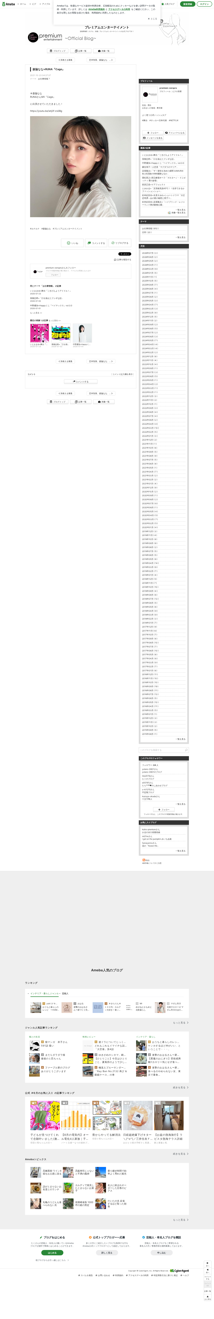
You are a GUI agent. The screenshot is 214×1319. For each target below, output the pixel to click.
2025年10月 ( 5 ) (149, 281)
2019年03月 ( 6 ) (149, 567)
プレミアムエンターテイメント (107, 27)
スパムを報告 (87, 1275)
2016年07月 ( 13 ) (150, 694)
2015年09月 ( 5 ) (149, 730)
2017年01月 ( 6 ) (149, 670)
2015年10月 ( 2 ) (149, 726)
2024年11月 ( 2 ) (149, 320)
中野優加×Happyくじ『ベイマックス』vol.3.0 (51, 305)
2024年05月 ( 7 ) (150, 340)
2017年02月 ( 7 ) (149, 666)
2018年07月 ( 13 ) (150, 599)
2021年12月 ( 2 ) (149, 440)
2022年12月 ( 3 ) (149, 396)
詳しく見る (106, 1252)
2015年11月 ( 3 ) (149, 722)
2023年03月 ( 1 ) (150, 388)
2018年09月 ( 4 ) (149, 591)
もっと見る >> (36, 313)
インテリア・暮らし (146, 1036)
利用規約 (119, 1275)
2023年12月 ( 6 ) (149, 356)
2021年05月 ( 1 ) (149, 467)
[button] (207, 1297)
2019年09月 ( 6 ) (149, 543)
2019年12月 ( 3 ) (149, 531)
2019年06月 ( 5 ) (149, 555)
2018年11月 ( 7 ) (149, 583)
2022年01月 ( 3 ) (149, 436)
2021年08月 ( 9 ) (149, 456)
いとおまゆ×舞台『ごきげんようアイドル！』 (51, 291)
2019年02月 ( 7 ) (149, 571)
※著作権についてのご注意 (152, 863)
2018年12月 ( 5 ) (149, 579)
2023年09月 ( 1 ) (149, 368)
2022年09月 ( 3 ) (150, 408)
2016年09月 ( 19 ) (150, 686)
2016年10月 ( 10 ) (150, 682)
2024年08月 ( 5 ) (150, 328)
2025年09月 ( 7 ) (149, 285)
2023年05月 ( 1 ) (149, 380)
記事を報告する (124, 259)
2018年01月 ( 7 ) (149, 622)
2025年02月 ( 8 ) (149, 312)
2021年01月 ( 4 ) (149, 483)
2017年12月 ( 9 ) (149, 627)
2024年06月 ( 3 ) (150, 336)
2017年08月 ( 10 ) (150, 642)
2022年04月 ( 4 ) (150, 424)
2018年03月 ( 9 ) (149, 614)
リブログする (121, 243)
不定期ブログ (148, 792)
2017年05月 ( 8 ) (149, 654)
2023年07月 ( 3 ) (150, 372)
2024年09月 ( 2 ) (150, 324)
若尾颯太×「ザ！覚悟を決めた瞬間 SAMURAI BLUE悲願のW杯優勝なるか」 (162, 172)
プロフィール (165, 91)
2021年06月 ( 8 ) (149, 463)
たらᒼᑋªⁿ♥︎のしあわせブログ (155, 785)
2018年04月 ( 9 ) (149, 611)
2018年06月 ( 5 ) (149, 603)
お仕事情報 (43, 79)
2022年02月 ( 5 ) (149, 432)
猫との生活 (34, 1036)
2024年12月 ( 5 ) (149, 316)
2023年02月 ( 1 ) (149, 392)
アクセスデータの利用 (138, 1275)
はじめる (52, 1252)
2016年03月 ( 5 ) (149, 710)
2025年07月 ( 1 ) (149, 293)
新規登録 (187, 4)
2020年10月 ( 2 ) (149, 491)
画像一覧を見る (179, 212)
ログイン (204, 4)
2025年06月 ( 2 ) (149, 297)
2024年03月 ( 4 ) (150, 348)
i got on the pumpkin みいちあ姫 (157, 839)
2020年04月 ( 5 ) (150, 515)
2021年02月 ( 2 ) (149, 479)
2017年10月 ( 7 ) (149, 634)
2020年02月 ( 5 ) (150, 523)
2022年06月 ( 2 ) (149, 420)
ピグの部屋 (177, 91)
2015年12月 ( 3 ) (149, 718)
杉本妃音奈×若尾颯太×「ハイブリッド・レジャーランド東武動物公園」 (163, 203)
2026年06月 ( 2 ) (149, 257)
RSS (147, 860)
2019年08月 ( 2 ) (149, 547)
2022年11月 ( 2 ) (149, 400)
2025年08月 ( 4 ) (150, 289)
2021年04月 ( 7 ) (149, 471)
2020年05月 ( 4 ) (150, 511)
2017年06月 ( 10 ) (150, 650)
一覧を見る (181, 210)
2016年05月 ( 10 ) (150, 702)
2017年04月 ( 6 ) (149, 658)
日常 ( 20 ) (146, 232)
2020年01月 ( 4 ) (150, 527)
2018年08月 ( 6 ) (149, 595)
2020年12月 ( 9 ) (149, 487)
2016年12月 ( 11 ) (150, 674)
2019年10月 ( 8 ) (149, 539)
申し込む (161, 1252)
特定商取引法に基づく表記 (166, 1275)
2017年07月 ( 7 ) (149, 646)
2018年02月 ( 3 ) (149, 618)
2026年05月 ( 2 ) (149, 261)
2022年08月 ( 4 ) (150, 412)
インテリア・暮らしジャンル (44, 993)
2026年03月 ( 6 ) (150, 269)
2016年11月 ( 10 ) (150, 678)
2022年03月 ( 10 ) (150, 428)
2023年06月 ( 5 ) (150, 376)
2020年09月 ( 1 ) (149, 495)
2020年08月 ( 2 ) (150, 499)
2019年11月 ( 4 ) (149, 535)
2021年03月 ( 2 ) (149, 475)
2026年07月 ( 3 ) (150, 253)
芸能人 (65, 993)
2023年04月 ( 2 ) (150, 384)
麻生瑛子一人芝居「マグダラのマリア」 (160, 167)
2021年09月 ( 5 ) (149, 452)
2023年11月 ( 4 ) (149, 360)
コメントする (82, 381)
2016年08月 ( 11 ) (150, 690)
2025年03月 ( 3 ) (150, 308)
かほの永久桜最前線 (151, 832)
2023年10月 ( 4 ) (150, 364)
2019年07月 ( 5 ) (149, 551)
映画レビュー (89, 1036)
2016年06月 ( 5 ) (149, 698)
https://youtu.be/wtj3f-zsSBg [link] (46, 110)
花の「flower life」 (150, 846)
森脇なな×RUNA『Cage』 (49, 69)
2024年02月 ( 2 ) (150, 352)
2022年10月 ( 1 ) (149, 404)
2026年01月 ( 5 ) (149, 273)
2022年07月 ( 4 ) (150, 416)
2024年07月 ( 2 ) (150, 332)
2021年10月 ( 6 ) (149, 448)
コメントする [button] (98, 243)
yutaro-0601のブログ (152, 772)
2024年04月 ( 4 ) (150, 344)
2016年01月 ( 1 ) (149, 714)
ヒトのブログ (148, 779)
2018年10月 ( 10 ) (150, 587)
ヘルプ (186, 1275)
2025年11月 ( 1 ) (149, 277)
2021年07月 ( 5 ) (149, 459)
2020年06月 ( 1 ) (149, 507)
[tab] (44, 993)
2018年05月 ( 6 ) (149, 607)
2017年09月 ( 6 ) (149, 638)
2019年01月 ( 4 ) (149, 575)
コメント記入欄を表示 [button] (123, 374)
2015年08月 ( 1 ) (149, 734)
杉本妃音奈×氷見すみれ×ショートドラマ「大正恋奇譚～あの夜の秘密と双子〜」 (163, 196)
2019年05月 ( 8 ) (149, 559)
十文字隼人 (147, 799)
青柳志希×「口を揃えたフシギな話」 (47, 298)
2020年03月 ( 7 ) (150, 519)
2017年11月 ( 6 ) (149, 631)
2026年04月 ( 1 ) (149, 265)
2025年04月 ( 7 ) (150, 304)
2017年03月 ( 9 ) (149, 662)
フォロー (54, 275)
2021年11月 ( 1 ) (149, 444)
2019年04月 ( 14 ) (150, 563)
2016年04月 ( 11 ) (150, 706)
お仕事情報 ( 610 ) (150, 228)
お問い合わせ (104, 1275)
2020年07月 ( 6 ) (150, 503)
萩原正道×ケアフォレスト (154, 184)
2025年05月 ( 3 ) (150, 300)
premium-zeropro (168, 88)
